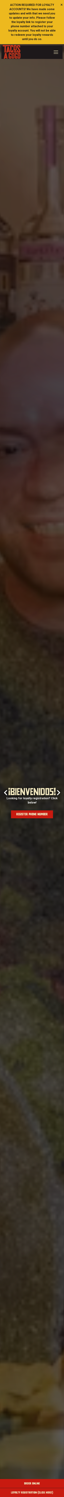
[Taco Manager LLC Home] (11, 52)
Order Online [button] (32, 1483)
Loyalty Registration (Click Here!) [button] (32, 1492)
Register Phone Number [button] (32, 814)
